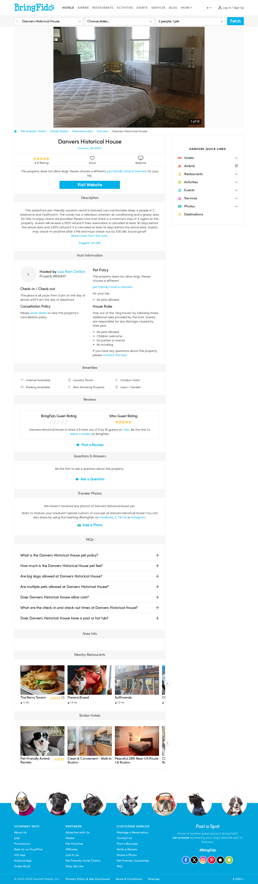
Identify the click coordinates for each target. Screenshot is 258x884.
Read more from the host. (89, 236)
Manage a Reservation (132, 832)
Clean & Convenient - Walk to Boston (90, 760)
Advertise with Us (77, 832)
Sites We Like (74, 866)
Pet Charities (74, 844)
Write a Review (127, 849)
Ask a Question (92, 479)
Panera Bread (78, 697)
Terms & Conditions (128, 879)
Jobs (17, 838)
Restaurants (102, 7)
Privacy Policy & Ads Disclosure (88, 879)
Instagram (138, 517)
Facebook (106, 517)
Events (142, 7)
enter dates (38, 313)
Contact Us (124, 838)
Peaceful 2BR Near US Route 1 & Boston (136, 760)
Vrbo (126, 430)
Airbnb (83, 7)
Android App (22, 861)
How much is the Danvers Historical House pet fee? (61, 565)
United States (59, 131)
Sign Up (239, 7)
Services (158, 7)
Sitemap (153, 879)
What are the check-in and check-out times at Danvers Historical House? (79, 607)
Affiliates (72, 849)
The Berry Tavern (33, 697)
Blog (173, 7)
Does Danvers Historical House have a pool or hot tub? (64, 618)
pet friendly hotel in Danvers (127, 171)
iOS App (19, 855)
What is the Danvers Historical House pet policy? (59, 555)
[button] (208, 158)
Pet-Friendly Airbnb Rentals (35, 760)
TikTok (122, 517)
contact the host (115, 355)
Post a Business (127, 844)
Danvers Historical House (129, 131)
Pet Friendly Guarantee (133, 861)
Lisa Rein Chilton (71, 271)
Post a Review (92, 444)
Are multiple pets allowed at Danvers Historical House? (64, 586)
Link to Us (72, 855)
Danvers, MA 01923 (90, 148)
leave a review (80, 434)
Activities (125, 7)
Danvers (102, 131)
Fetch (235, 21)
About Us (20, 832)
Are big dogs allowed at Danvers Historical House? (61, 576)
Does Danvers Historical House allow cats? (54, 597)
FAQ (119, 866)
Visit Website (89, 184)
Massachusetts (82, 131)
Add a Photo (92, 525)
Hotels (68, 7)
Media (70, 838)
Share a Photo (127, 855)
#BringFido (207, 850)
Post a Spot (208, 826)
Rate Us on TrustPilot (28, 849)
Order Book (22, 866)
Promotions (22, 844)
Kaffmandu (123, 697)
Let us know (181, 838)
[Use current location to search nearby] (80, 21)
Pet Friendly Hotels (33, 131)
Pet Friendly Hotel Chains (83, 861)
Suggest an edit (90, 243)
